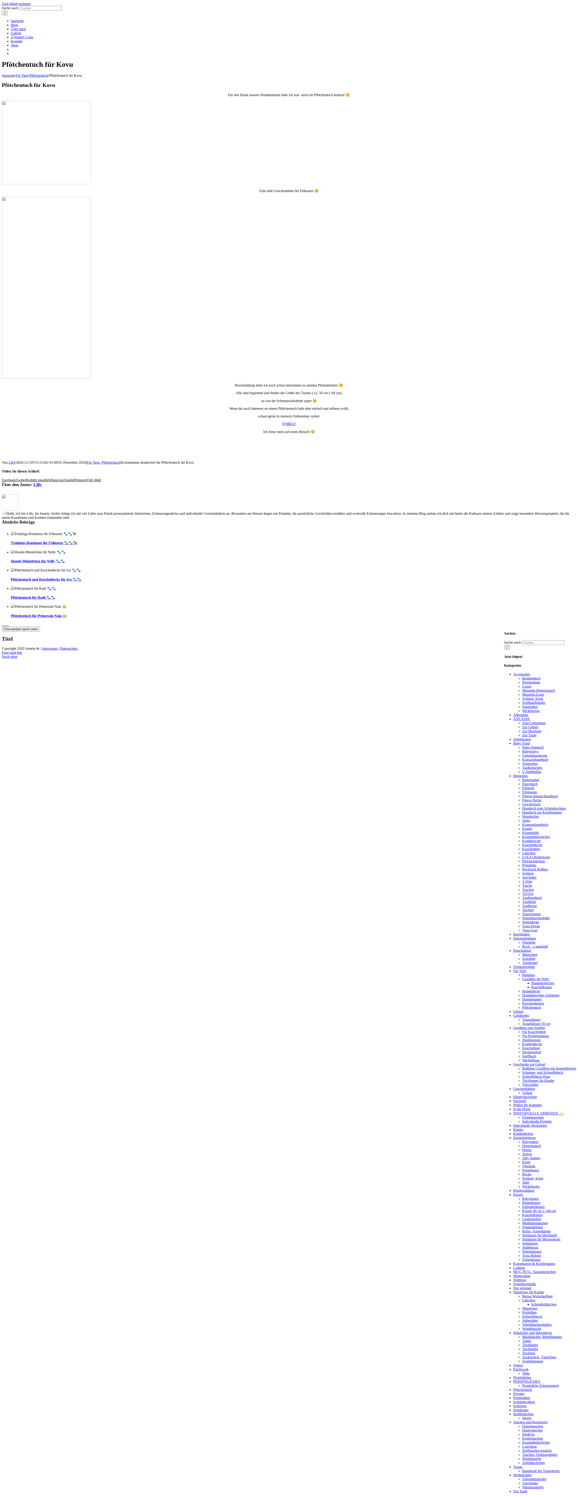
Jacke (526, 820)
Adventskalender (534, 1479)
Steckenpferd (531, 1052)
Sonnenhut (530, 707)
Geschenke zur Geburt (529, 1064)
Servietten (529, 877)
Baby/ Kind (521, 743)
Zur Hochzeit (531, 731)
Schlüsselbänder (533, 703)
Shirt (525, 1182)
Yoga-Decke (531, 926)
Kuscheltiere (531, 849)
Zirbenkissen (531, 1260)
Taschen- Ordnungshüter (539, 1455)
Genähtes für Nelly (535, 979)
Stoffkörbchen (523, 1414)
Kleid (526, 1162)
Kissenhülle (530, 833)
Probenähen (521, 1398)
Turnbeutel (530, 963)
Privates (518, 1394)
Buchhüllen (521, 934)
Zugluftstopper (532, 1361)
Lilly (12, 462)
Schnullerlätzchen (544, 1304)
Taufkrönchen (532, 768)
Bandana (528, 975)
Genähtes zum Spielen (529, 1028)
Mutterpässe (521, 1276)
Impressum (50, 648)
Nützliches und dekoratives (532, 1333)
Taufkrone (529, 906)
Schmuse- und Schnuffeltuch (542, 1072)
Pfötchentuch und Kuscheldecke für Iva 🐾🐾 (46, 579)
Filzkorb (528, 788)
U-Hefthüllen (531, 772)
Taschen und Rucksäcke (530, 1422)
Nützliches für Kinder (528, 1292)
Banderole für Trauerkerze (541, 1471)
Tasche (527, 885)
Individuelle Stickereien (530, 1125)
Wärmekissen (531, 1251)
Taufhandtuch (532, 898)
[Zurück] (3, 625)
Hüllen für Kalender (527, 1105)
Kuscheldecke (532, 845)
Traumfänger (531, 1020)
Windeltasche (531, 1329)
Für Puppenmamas (535, 1036)
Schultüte (529, 959)
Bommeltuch (531, 678)
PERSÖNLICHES (526, 1381)
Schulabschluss (524, 1402)
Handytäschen (532, 1430)
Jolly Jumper (531, 1158)
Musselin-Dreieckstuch (538, 690)
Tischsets (528, 1353)
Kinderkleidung (524, 1138)
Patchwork (521, 1369)
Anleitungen (522, 739)
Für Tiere (93, 462)
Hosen (526, 1150)
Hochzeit (519, 1101)
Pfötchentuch (111, 462)
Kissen (527, 829)
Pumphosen (530, 1170)
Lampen (519, 1268)
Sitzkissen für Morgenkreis (541, 1239)
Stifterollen (530, 1320)
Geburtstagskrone (534, 755)
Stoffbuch (529, 1056)
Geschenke (530, 1483)
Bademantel (530, 780)
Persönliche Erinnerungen (540, 1386)
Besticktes (520, 776)
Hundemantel (531, 999)
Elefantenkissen (533, 1207)
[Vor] (7, 625)
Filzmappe (529, 792)
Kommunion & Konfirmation (534, 1264)
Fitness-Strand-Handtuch (540, 796)
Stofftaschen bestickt (537, 1451)
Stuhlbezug (530, 1247)
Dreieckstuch (531, 1146)
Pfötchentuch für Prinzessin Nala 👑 (39, 616)
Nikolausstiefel (532, 1487)
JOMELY (289, 424)
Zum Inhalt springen (16, 4)
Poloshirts (529, 865)
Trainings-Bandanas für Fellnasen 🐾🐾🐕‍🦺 (44, 543)
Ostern (518, 1365)
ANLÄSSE (521, 719)
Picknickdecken (533, 861)
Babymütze (530, 1142)
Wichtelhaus (531, 1060)
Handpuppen (531, 1040)
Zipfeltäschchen (533, 1463)
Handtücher (530, 816)
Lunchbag (529, 1446)
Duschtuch (530, 784)
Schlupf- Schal (532, 699)
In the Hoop (521, 1109)
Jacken (527, 1154)
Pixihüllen (529, 1312)
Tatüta (526, 1341)
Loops (526, 686)
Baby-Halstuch (533, 747)
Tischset (528, 910)
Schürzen (520, 1406)
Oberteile (528, 942)
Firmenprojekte (524, 967)
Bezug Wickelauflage (537, 1296)
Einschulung (522, 950)
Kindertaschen (532, 1438)
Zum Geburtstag (533, 723)
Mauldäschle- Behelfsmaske (542, 1337)
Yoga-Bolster (531, 1255)
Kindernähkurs (523, 1190)
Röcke (526, 1174)
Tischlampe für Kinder (538, 1081)
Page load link (12, 652)
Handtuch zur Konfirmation (542, 812)
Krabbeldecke (532, 1044)
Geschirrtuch (531, 804)
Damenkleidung (524, 938)
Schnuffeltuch (532, 1316)
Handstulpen (531, 682)
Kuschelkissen (541, 987)
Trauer (517, 1467)
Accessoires (521, 674)
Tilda (525, 1373)
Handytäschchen (525, 1097)
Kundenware (531, 841)
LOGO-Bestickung (536, 857)
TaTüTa (528, 894)
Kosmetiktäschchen (536, 837)
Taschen (528, 890)
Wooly (527, 1418)
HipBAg (528, 1434)
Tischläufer (530, 1345)
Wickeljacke (531, 1186)
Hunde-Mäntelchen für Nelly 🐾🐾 (38, 561)
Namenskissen (532, 1227)
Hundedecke (531, 991)
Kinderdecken (523, 1134)
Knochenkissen (533, 1003)
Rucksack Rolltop (535, 869)
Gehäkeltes (521, 1015)
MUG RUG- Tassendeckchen (534, 1272)
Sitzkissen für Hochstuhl (539, 1235)
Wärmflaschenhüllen (537, 1325)
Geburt (518, 1011)
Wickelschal (530, 711)
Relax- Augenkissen (536, 1231)
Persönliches (522, 1377)
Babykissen (530, 1199)
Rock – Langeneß (535, 946)
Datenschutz (69, 648)
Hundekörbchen (542, 983)
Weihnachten (522, 1475)
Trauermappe (531, 914)
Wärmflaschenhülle (536, 918)
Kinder (518, 1129)
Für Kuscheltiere (534, 1032)
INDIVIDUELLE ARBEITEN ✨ (538, 1113)
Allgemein (520, 715)
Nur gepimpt (522, 1288)
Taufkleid (529, 902)
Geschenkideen (524, 1089)
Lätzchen (528, 853)
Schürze (528, 873)
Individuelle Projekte (537, 1121)
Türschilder (530, 1085)
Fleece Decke (532, 800)
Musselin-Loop (533, 694)
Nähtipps (519, 1280)
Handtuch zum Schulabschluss (544, 808)
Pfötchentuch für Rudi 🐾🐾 (33, 597)
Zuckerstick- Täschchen (539, 1357)
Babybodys (530, 751)
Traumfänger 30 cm (536, 1024)
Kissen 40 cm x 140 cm (539, 1211)
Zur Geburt (530, 727)
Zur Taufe (529, 735)
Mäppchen (529, 955)
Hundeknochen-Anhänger (540, 995)
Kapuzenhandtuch (535, 759)
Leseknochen (531, 1219)
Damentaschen (532, 1426)
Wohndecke (530, 922)
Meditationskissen (535, 1223)
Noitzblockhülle (524, 1284)
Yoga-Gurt (529, 930)
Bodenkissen (531, 1203)
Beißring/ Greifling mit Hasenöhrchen (549, 1068)
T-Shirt (527, 881)
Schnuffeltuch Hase (536, 1076)
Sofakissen (530, 1243)
